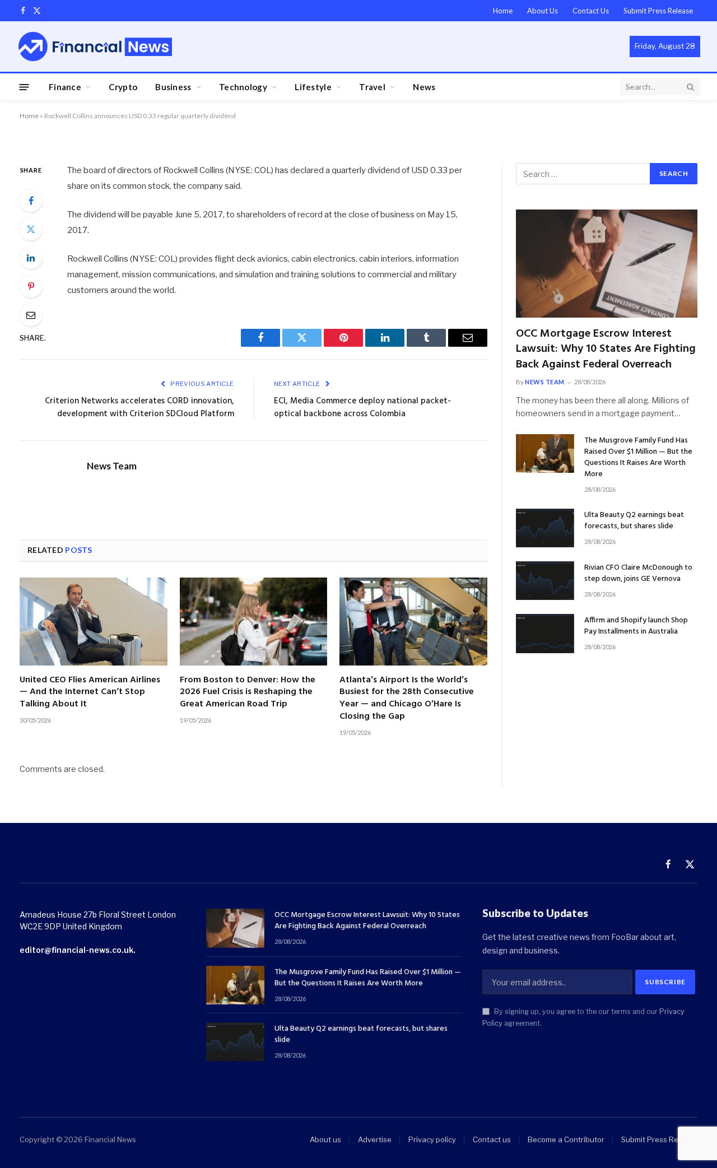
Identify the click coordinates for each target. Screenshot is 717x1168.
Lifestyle (313, 87)
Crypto (123, 87)
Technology (243, 87)
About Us (542, 10)
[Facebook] (31, 200)
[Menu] (24, 86)
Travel (372, 87)
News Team (112, 466)
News (424, 87)
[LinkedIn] (31, 257)
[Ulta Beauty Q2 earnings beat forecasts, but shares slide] (545, 528)
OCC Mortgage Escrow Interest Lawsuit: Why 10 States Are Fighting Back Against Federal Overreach (606, 350)
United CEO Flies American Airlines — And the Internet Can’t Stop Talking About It (90, 692)
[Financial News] (95, 46)
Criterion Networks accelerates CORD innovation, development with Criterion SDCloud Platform (139, 407)
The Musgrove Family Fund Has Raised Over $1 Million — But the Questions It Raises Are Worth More (638, 457)
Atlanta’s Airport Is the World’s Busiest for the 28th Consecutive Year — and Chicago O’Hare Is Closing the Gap (406, 698)
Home (503, 10)
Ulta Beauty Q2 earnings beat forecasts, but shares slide (634, 521)
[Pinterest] (31, 286)
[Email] (31, 315)
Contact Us (590, 10)
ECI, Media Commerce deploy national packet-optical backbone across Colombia (362, 407)
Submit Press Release (658, 10)
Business (173, 87)
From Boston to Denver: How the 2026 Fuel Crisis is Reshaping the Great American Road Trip (247, 692)
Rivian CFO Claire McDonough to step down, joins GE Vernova (638, 573)
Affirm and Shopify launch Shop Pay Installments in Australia (636, 626)
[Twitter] (31, 229)
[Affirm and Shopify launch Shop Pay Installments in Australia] (545, 633)
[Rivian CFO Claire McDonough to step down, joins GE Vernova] (545, 580)
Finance (65, 87)
